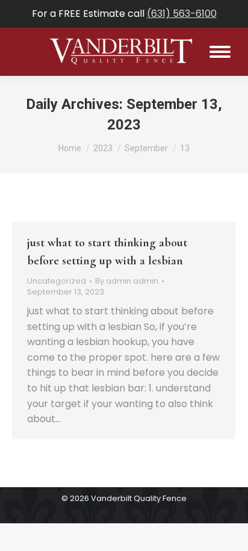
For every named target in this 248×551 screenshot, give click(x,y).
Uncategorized (56, 281)
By (126, 281)
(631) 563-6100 (182, 13)
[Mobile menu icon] (220, 52)
